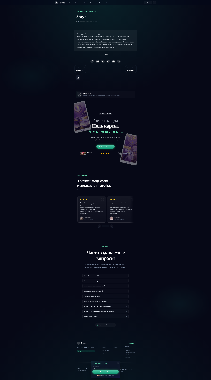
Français (126, 371)
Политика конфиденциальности (130, 351)
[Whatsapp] (97, 61)
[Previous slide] (99, 226)
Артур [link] (96, 21)
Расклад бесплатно (106, 147)
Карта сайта (127, 357)
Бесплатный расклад (106, 372)
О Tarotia (127, 355)
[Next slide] (111, 226)
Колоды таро (105, 350)
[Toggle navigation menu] (154, 2)
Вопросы (104, 347)
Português (124, 369)
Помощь (116, 347)
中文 (122, 371)
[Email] (119, 61)
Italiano (130, 369)
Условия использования (128, 347)
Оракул (104, 353)
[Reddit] (113, 61)
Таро (103, 345)
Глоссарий (116, 345)
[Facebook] (92, 61)
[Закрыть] (118, 363)
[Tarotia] (60, 2)
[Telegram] (108, 61)
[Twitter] (103, 61)
